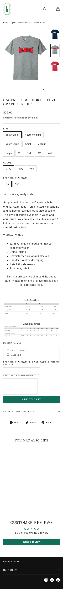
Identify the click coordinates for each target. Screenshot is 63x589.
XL (19, 153)
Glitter (16, 355)
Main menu (10, 570)
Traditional (19, 351)
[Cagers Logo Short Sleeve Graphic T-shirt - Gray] (5, 502)
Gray (8, 168)
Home (5, 23)
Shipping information (18, 411)
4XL (50, 153)
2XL (29, 153)
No (7, 184)
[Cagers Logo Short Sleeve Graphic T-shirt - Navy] (8, 502)
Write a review (32, 541)
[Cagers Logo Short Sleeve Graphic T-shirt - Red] (12, 502)
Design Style (12, 343)
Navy (20, 168)
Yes (17, 184)
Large (9, 153)
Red (31, 168)
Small (28, 144)
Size (6, 129)
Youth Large (12, 144)
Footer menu (11, 561)
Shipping (8, 118)
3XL (40, 153)
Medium (41, 144)
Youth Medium (33, 134)
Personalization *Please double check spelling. (31, 363)
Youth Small (12, 134)
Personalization (15, 178)
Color (7, 163)
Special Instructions (18, 375)
